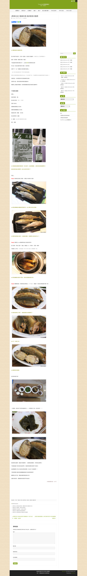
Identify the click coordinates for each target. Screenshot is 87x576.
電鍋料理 (34, 500)
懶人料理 (20, 500)
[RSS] (74, 1)
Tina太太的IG (53, 10)
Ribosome (64, 571)
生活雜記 (29, 10)
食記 (39, 10)
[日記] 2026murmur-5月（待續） (66, 66)
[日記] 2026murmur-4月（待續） (66, 68)
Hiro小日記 (61, 10)
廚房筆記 (17, 10)
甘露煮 (30, 500)
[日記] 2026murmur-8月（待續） (66, 60)
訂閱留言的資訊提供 (64, 117)
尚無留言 (25, 18)
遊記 (34, 10)
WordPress (73, 573)
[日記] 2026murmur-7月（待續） (66, 62)
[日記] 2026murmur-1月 (69, 90)
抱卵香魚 (24, 500)
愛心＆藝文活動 (45, 10)
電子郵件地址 (15, 551)
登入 (61, 113)
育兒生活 (23, 10)
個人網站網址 (15, 557)
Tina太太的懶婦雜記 (43, 4)
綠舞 (27, 62)
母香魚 (28, 500)
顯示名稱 (14, 546)
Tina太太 (13, 18)
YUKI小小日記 (68, 10)
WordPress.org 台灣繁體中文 (65, 119)
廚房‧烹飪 (15, 500)
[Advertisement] (20, 490)
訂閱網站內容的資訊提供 (64, 115)
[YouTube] (71, 1)
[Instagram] (73, 1)
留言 (14, 531)
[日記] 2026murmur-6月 (64, 64)
